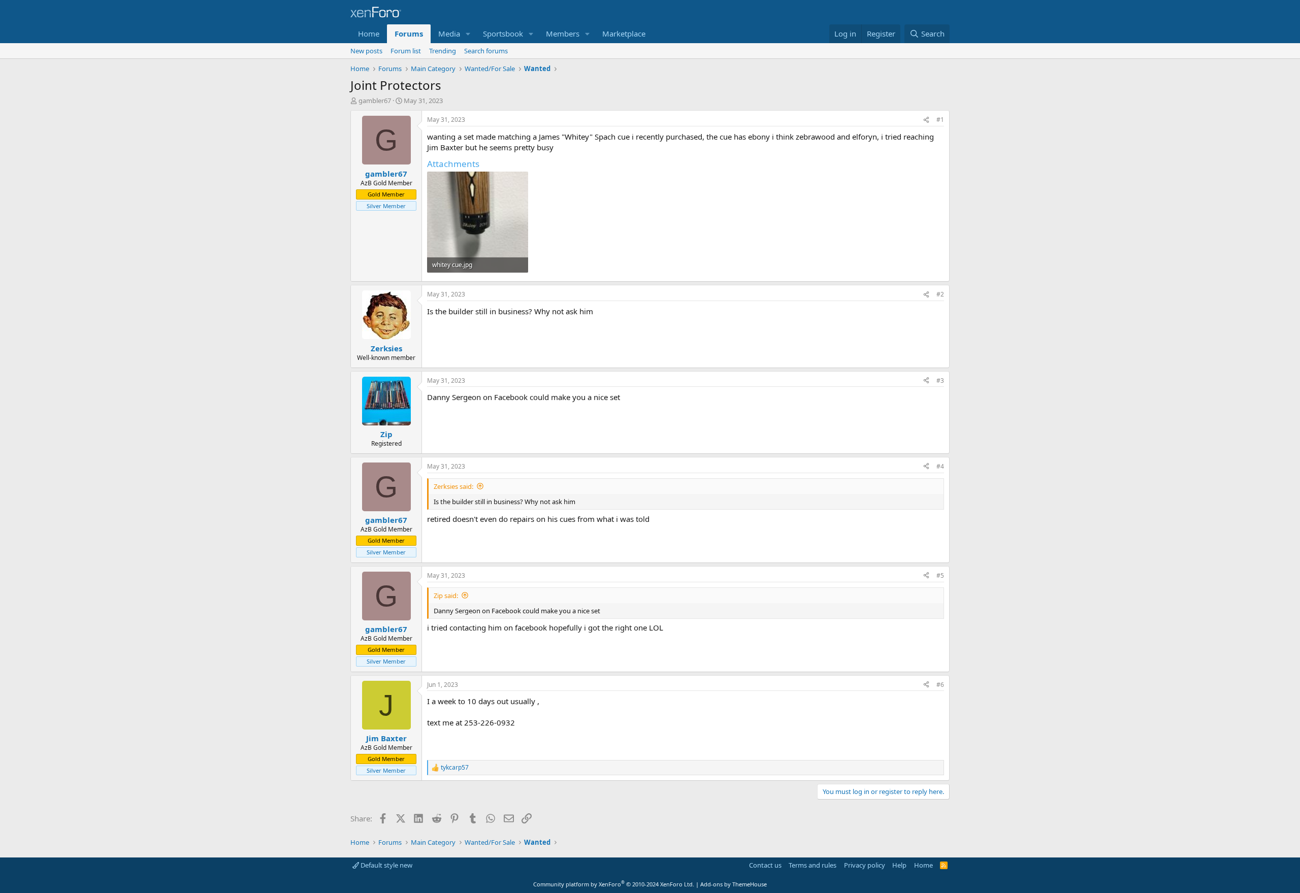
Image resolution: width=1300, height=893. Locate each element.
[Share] (926, 120)
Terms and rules (812, 865)
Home (368, 33)
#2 (940, 294)
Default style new (385, 865)
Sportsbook (503, 33)
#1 (940, 119)
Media (449, 33)
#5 (940, 575)
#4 (940, 466)
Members (562, 33)
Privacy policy (864, 865)
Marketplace (623, 33)
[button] (468, 33)
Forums (409, 33)
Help (899, 865)
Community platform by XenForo (613, 884)
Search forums (486, 50)
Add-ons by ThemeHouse (733, 884)
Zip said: (446, 595)
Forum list (406, 50)
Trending (442, 50)
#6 (940, 684)
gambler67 (375, 100)
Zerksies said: (453, 486)
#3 (940, 380)
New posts (366, 50)
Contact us (765, 865)
